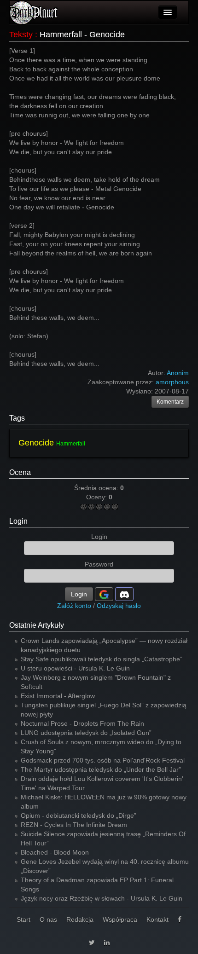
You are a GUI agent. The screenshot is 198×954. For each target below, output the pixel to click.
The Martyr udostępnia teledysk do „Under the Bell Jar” (101, 769)
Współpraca (120, 919)
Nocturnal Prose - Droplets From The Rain (82, 723)
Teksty (21, 34)
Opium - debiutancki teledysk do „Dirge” (78, 815)
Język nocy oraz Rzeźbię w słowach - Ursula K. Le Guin (101, 898)
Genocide (36, 442)
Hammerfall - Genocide (82, 34)
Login (18, 521)
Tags (17, 418)
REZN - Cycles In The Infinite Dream (74, 824)
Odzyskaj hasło (119, 605)
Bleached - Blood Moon (55, 852)
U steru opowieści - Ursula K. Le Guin (75, 668)
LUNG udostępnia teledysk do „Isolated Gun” (86, 732)
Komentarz (170, 402)
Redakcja (79, 919)
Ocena (20, 472)
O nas (48, 919)
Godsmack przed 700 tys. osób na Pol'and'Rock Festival (103, 760)
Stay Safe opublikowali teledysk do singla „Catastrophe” (101, 659)
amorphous (172, 382)
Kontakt (157, 919)
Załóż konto (74, 605)
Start (23, 919)
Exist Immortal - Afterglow (58, 696)
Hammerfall (70, 443)
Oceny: (97, 497)
